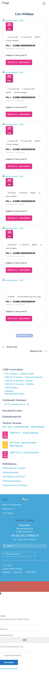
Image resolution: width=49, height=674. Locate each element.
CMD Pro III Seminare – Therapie (19, 381)
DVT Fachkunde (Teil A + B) (17, 404)
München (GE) (36, 351)
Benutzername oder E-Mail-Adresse (15, 619)
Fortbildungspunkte (10, 472)
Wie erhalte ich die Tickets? (13, 476)
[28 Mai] (24, 176)
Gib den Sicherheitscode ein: (12, 647)
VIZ (6, 566)
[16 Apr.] (24, 228)
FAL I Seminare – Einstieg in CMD (19, 374)
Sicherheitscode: (6, 635)
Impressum (6, 572)
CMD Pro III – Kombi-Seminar (24, 452)
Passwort (3, 629)
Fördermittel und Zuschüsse (13, 468)
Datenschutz (17, 572)
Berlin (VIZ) (12, 347)
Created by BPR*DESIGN (12, 569)
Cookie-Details (30, 572)
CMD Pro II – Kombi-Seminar (24, 433)
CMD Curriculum (12, 369)
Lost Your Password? (9, 669)
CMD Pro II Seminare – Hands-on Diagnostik (24, 377)
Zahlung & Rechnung (11, 481)
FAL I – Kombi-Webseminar (20, 45)
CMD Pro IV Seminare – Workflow (19, 384)
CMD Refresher (11, 387)
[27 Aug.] (24, 124)
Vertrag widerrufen (12, 554)
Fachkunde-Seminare (14, 400)
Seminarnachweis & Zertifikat (14, 485)
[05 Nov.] (24, 72)
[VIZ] (5, 3)
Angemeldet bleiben (12, 655)
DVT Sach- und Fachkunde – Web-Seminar (23, 427)
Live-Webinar (24, 14)
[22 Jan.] (24, 20)
